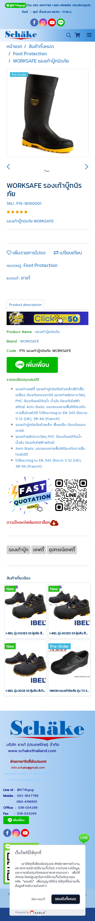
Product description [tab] (25, 304)
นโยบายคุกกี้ (38, 899)
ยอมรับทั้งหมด (65, 899)
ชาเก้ (25, 277)
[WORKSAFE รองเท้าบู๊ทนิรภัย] (47, 113)
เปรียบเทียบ (70, 252)
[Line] (16, 5)
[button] (67, 35)
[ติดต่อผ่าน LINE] (84, 838)
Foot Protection (40, 265)
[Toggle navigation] (89, 35)
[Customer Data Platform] (47, 912)
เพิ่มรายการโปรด (28, 252)
